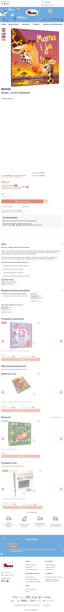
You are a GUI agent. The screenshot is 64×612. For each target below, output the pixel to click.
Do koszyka (21, 359)
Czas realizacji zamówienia (32, 581)
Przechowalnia (49, 569)
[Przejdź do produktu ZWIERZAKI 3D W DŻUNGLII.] (20, 434)
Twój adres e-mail (12, 543)
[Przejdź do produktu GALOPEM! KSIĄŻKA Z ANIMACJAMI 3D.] (22, 483)
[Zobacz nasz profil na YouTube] (8, 4)
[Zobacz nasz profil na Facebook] (2, 4)
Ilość (2, 194)
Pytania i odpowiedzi (31, 569)
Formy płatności (29, 577)
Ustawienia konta (50, 567)
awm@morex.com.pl (49, 5)
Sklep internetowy (30, 610)
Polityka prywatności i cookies (53, 577)
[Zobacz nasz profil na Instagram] (5, 4)
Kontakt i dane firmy (30, 589)
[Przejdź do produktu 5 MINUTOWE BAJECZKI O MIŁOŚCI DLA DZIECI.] (20, 335)
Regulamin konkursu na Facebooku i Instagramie (52, 580)
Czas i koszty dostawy (31, 579)
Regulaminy (28, 567)
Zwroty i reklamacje (30, 565)
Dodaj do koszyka (24, 201)
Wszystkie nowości (55, 417)
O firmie (27, 591)
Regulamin (17, 549)
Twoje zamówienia (50, 565)
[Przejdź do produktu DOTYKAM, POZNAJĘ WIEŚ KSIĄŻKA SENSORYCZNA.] (20, 386)
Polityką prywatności (17, 551)
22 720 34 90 (47, 1)
